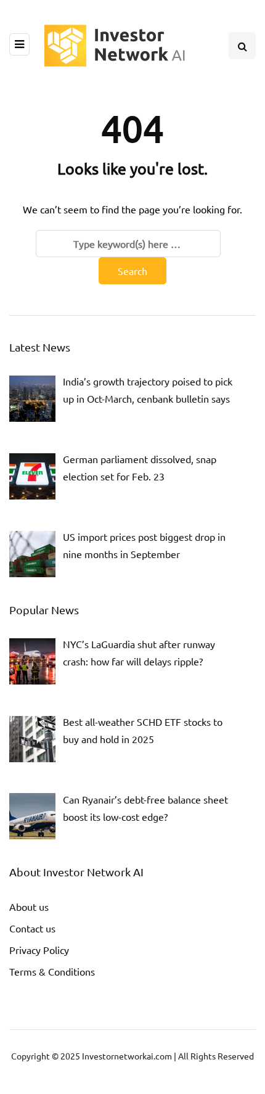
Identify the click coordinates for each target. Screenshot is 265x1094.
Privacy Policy (39, 950)
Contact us (32, 928)
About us (29, 906)
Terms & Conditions (52, 971)
